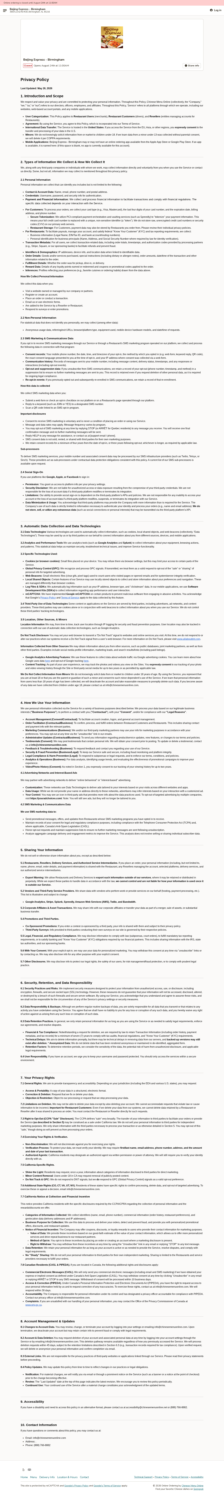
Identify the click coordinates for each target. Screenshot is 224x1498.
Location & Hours (67, 1477)
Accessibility (197, 1477)
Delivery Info (47, 1477)
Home (24, 1477)
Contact (84, 1477)
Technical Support (143, 1477)
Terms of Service (179, 1477)
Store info (193, 65)
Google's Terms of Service (107, 1485)
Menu (33, 1477)
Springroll (198, 1489)
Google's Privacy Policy (76, 1485)
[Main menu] (5, 10)
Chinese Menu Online (192, 1485)
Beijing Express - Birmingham (27, 9)
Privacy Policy (162, 1477)
